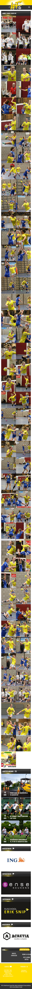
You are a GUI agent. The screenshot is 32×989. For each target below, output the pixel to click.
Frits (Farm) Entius (24, 954)
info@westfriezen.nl (9, 976)
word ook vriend (24, 950)
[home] (16, 5)
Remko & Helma (12, 954)
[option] (16, 860)
